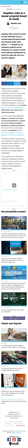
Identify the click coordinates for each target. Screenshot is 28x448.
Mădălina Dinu (15, 23)
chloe (13, 319)
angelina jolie (7, 317)
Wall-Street (8, 423)
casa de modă (7, 319)
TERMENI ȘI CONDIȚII (13, 414)
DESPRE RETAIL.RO (13, 412)
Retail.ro (3, 399)
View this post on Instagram (10, 189)
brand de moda (21, 317)
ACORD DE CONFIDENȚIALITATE (13, 416)
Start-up (5, 425)
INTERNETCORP (18, 421)
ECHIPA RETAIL (13, 418)
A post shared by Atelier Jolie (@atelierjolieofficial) (15, 205)
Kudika (15, 423)
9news (11, 425)
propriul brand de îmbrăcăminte (12, 107)
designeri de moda (20, 319)
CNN (9, 44)
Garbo (20, 423)
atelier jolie (13, 317)
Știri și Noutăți (17, 9)
